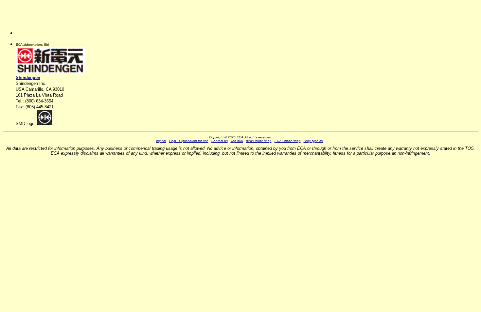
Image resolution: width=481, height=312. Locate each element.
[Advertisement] (48, 20)
